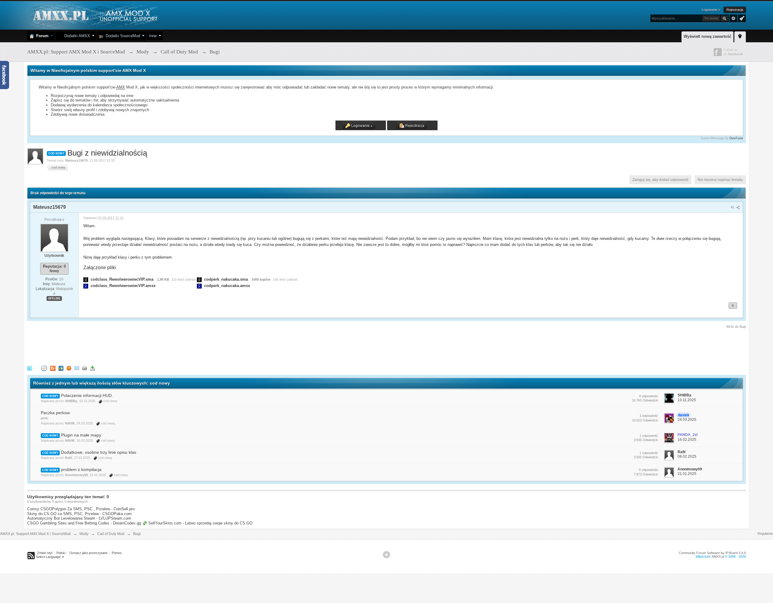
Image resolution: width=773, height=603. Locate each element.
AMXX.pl (718, 556)
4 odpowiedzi (648, 396)
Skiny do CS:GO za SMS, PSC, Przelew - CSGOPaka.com (79, 513)
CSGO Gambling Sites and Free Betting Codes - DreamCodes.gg (84, 523)
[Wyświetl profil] (54, 237)
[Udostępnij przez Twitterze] (29, 368)
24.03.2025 (687, 420)
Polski (60, 553)
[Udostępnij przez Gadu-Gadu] (68, 368)
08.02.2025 (687, 456)
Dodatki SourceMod (121, 36)
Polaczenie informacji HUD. (87, 395)
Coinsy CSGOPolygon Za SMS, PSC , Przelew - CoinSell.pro (81, 509)
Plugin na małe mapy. (81, 435)
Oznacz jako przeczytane (88, 553)
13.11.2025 (687, 400)
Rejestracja (734, 9)
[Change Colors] (741, 18)
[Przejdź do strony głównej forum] (94, 15)
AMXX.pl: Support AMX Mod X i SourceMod (35, 534)
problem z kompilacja (81, 469)
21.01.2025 (687, 474)
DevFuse (736, 138)
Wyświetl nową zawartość (707, 36)
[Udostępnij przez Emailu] (76, 368)
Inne (153, 36)
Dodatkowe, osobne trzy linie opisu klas (98, 452)
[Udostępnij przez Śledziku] (61, 368)
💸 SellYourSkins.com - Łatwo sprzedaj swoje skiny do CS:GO (197, 523)
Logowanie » (711, 9)
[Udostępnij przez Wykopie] (44, 368)
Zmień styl (44, 553)
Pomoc (117, 553)
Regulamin (765, 533)
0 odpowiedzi (648, 470)
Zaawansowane (733, 18)
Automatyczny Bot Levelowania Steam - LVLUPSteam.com (79, 518)
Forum (41, 36)
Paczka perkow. (56, 412)
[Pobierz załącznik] (85, 279)
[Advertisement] (137, 346)
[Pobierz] (92, 368)
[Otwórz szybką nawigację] (740, 35)
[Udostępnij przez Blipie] (53, 368)
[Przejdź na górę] (386, 554)
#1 (733, 207)
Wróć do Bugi (736, 326)
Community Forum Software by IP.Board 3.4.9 (712, 553)
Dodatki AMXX (76, 36)
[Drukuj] (84, 368)
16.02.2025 (687, 439)
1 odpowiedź (649, 416)
